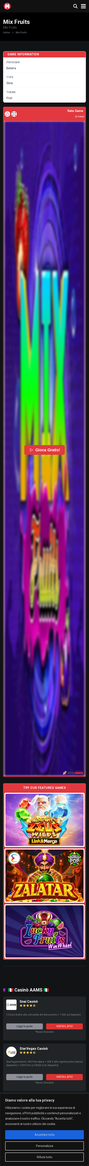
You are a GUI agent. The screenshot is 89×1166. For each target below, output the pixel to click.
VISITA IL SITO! (64, 1026)
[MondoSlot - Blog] (7, 5)
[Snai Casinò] (11, 1009)
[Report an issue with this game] (7, 114)
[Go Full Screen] (14, 114)
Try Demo (44, 820)
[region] (44, 1129)
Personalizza (44, 1146)
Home (6, 32)
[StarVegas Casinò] (11, 1056)
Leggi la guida (24, 1026)
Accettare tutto (45, 1134)
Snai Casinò (29, 1002)
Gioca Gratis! (47, 450)
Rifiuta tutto (44, 1157)
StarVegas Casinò (34, 1049)
